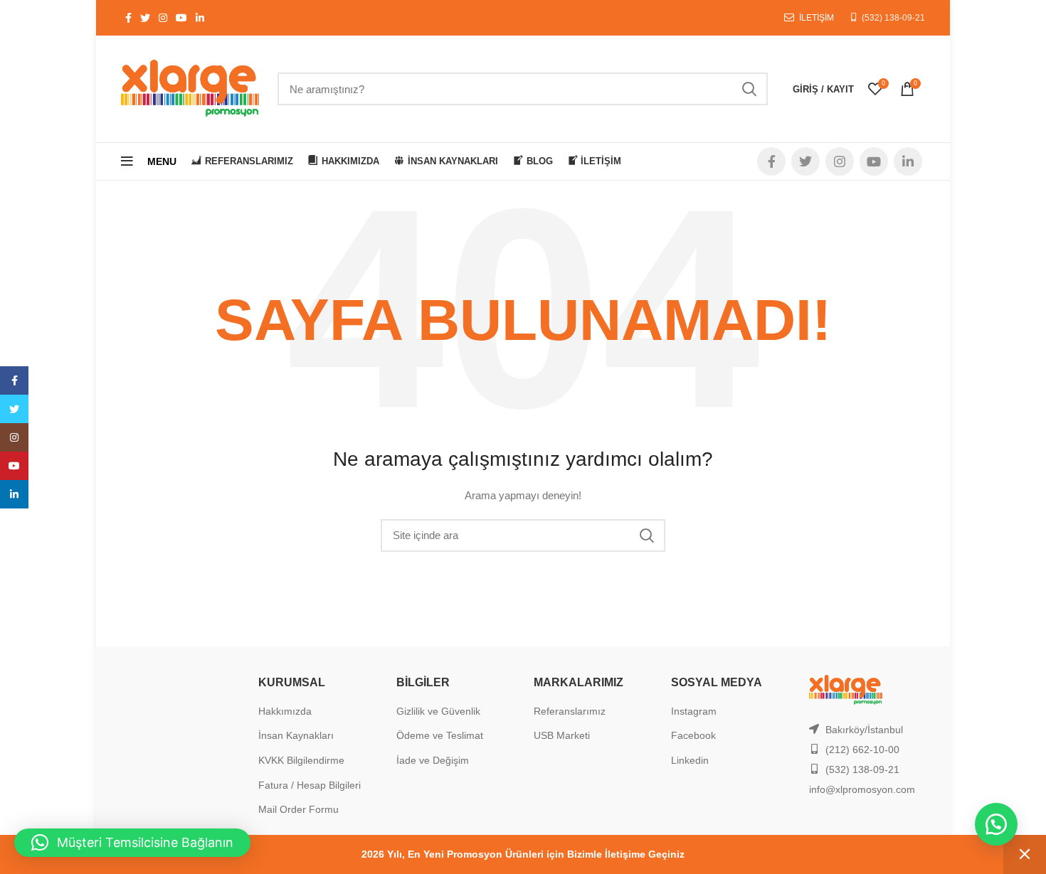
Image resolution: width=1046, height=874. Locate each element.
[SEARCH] (748, 89)
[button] (996, 824)
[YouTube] (14, 466)
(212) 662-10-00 (862, 749)
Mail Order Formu (298, 809)
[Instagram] (14, 437)
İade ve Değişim (432, 760)
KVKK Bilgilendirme (301, 760)
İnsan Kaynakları (296, 735)
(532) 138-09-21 (893, 18)
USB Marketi (562, 735)
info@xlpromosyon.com (862, 789)
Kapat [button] (1024, 854)
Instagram (694, 711)
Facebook (693, 735)
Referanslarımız (570, 711)
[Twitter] (14, 409)
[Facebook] (14, 380)
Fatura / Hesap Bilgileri (309, 785)
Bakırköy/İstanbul (864, 729)
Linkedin (690, 760)
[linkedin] (14, 494)
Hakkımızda (285, 711)
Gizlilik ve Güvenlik (438, 711)
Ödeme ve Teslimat (439, 735)
